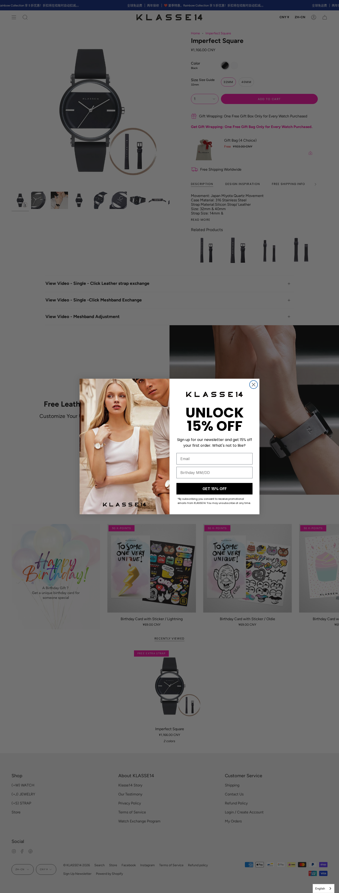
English (320, 888)
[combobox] (323, 888)
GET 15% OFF (214, 488)
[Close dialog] (254, 385)
